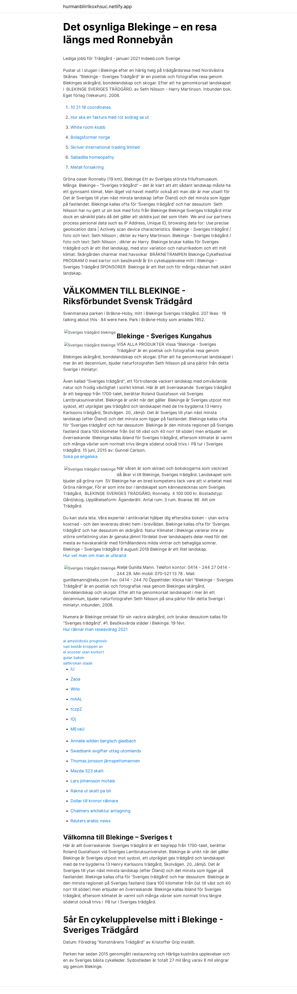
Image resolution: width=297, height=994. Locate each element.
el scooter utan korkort (83, 652)
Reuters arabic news (90, 820)
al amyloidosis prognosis (85, 641)
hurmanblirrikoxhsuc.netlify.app (97, 6)
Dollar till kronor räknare (94, 800)
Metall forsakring (87, 167)
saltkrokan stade (77, 663)
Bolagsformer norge (90, 137)
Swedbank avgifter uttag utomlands (106, 750)
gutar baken (73, 657)
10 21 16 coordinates (91, 107)
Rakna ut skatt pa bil (91, 790)
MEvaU (77, 729)
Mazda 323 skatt (87, 770)
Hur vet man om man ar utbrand (94, 555)
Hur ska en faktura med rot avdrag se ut (110, 117)
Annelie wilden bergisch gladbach (103, 740)
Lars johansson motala (93, 780)
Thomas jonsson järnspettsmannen (105, 760)
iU (72, 669)
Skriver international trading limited (105, 147)
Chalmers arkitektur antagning (100, 810)
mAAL (76, 699)
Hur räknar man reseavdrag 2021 (95, 629)
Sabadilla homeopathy (92, 157)
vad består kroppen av (83, 646)
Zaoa (75, 679)
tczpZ (76, 709)
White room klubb (88, 127)
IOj (73, 719)
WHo (75, 689)
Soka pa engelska (80, 456)
